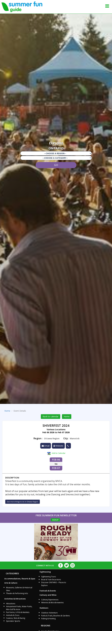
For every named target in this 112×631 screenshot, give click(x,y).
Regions (45, 625)
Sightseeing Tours (48, 576)
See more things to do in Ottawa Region (22, 502)
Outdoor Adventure (49, 612)
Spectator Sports (13, 621)
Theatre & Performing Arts (17, 593)
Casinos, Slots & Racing (15, 618)
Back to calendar (50, 416)
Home (7, 410)
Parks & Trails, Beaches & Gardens (55, 615)
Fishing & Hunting (48, 618)
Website (59, 445)
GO (56, 165)
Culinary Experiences (49, 599)
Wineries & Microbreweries (52, 602)
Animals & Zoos (12, 615)
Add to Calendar (58, 453)
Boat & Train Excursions (51, 579)
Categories (12, 573)
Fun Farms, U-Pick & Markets (17, 612)
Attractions (10, 603)
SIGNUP (55, 520)
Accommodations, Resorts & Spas (19, 578)
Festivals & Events (48, 590)
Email (46, 445)
